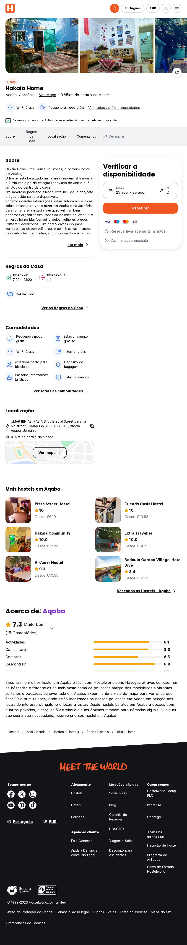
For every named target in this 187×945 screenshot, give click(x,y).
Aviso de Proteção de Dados (29, 912)
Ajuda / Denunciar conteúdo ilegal (85, 852)
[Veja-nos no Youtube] (11, 805)
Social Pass (118, 793)
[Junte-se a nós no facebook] (11, 794)
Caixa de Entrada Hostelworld (160, 869)
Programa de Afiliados (157, 857)
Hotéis (76, 805)
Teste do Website (134, 912)
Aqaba (11, 94)
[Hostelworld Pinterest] (22, 805)
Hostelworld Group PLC (161, 793)
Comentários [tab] (86, 136)
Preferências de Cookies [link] (25, 923)
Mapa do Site (161, 912)
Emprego (154, 817)
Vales (112, 912)
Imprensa (154, 805)
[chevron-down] (51, 628)
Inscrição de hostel (162, 845)
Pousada (78, 817)
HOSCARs (116, 829)
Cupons (98, 912)
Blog (112, 805)
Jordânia (26, 94)
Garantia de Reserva (118, 817)
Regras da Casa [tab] (31, 136)
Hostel (11, 82)
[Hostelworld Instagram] (32, 794)
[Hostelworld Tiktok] (32, 805)
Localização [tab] (57, 136)
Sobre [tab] (10, 136)
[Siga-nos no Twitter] (22, 794)
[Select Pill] (114, 8)
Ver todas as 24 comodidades (114, 107)
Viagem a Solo (120, 841)
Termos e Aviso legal (72, 912)
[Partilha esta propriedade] (177, 72)
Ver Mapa (47, 94)
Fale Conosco (82, 841)
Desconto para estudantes (120, 852)
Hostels (77, 793)
